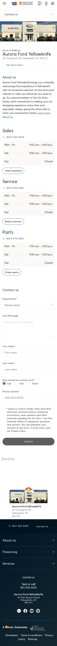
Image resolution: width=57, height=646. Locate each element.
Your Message (11, 315)
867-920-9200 (28, 587)
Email (35, 383)
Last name (9, 363)
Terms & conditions (31, 635)
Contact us (28, 577)
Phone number (11, 391)
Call (9, 383)
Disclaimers (11, 635)
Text (21, 383)
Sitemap (32, 639)
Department (10, 299)
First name (9, 346)
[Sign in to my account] (52, 3)
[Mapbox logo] (8, 459)
